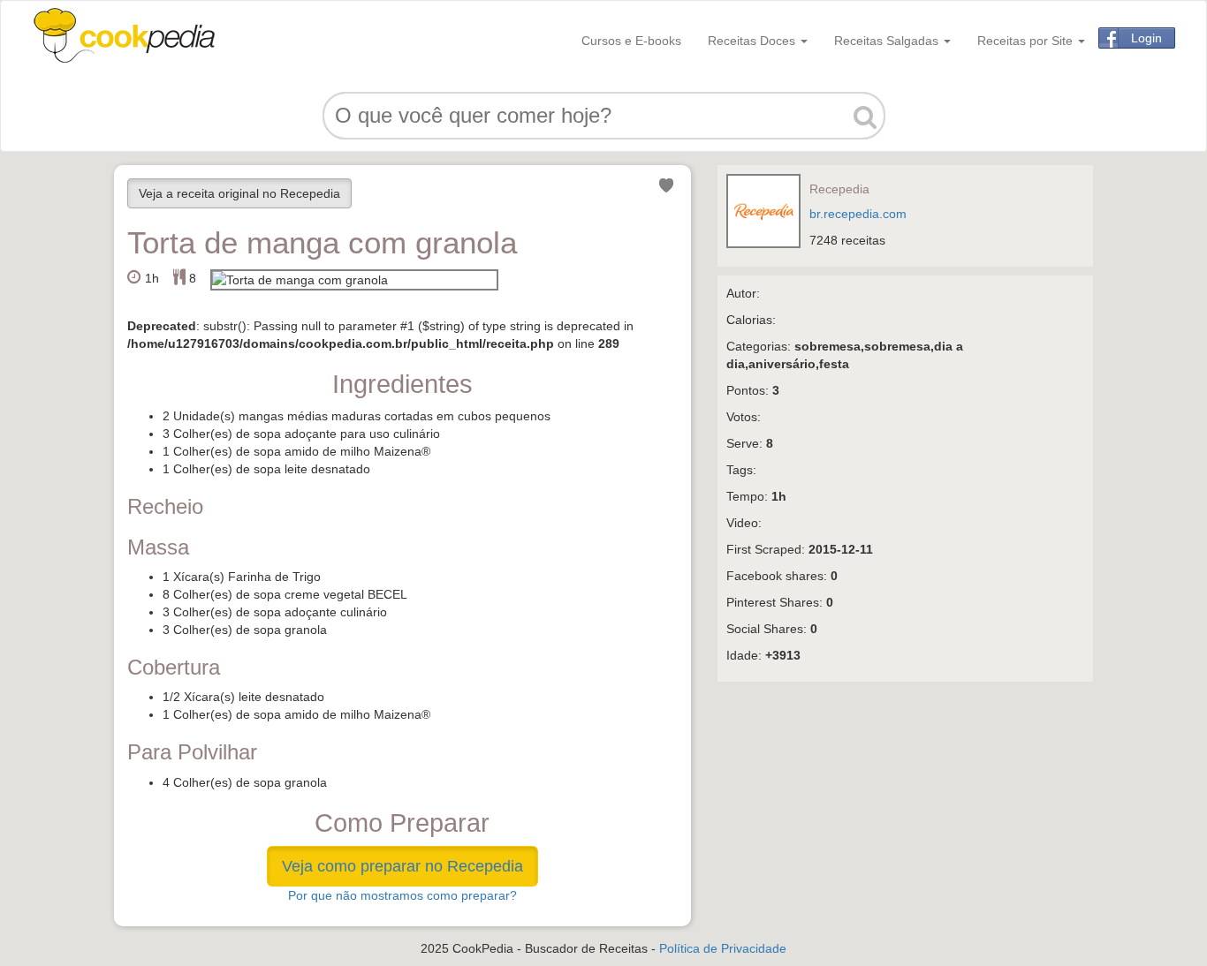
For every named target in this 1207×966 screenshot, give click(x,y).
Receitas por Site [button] (1026, 41)
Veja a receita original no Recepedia (239, 193)
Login (1146, 38)
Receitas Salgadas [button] (888, 41)
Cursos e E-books (631, 41)
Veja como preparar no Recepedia (402, 866)
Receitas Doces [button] (753, 41)
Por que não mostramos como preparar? (402, 895)
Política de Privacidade (722, 948)
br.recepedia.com (858, 214)
